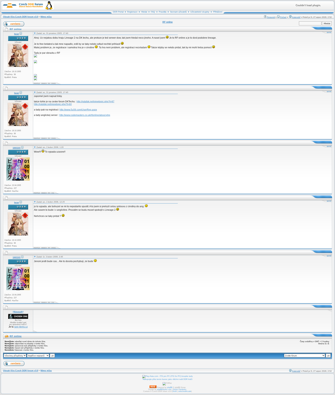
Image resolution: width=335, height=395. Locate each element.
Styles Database (179, 389)
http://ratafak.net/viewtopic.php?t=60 (53, 104)
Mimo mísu (46, 17)
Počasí (283, 17)
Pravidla (162, 12)
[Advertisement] (104, 321)
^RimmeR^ (18, 312)
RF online (16, 336)
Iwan (16, 34)
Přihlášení (217, 12)
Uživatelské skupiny (199, 12)
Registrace (132, 12)
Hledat (144, 12)
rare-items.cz (21, 326)
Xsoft (175, 391)
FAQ (153, 12)
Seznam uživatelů (178, 12)
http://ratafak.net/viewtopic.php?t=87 (95, 101)
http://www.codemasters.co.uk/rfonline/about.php (84, 115)
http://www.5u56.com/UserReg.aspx (78, 109)
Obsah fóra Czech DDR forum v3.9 (20, 17)
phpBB (169, 387)
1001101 (17, 148)
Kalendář (296, 17)
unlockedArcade (184, 391)
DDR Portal (118, 12)
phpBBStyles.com (164, 389)
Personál (271, 17)
